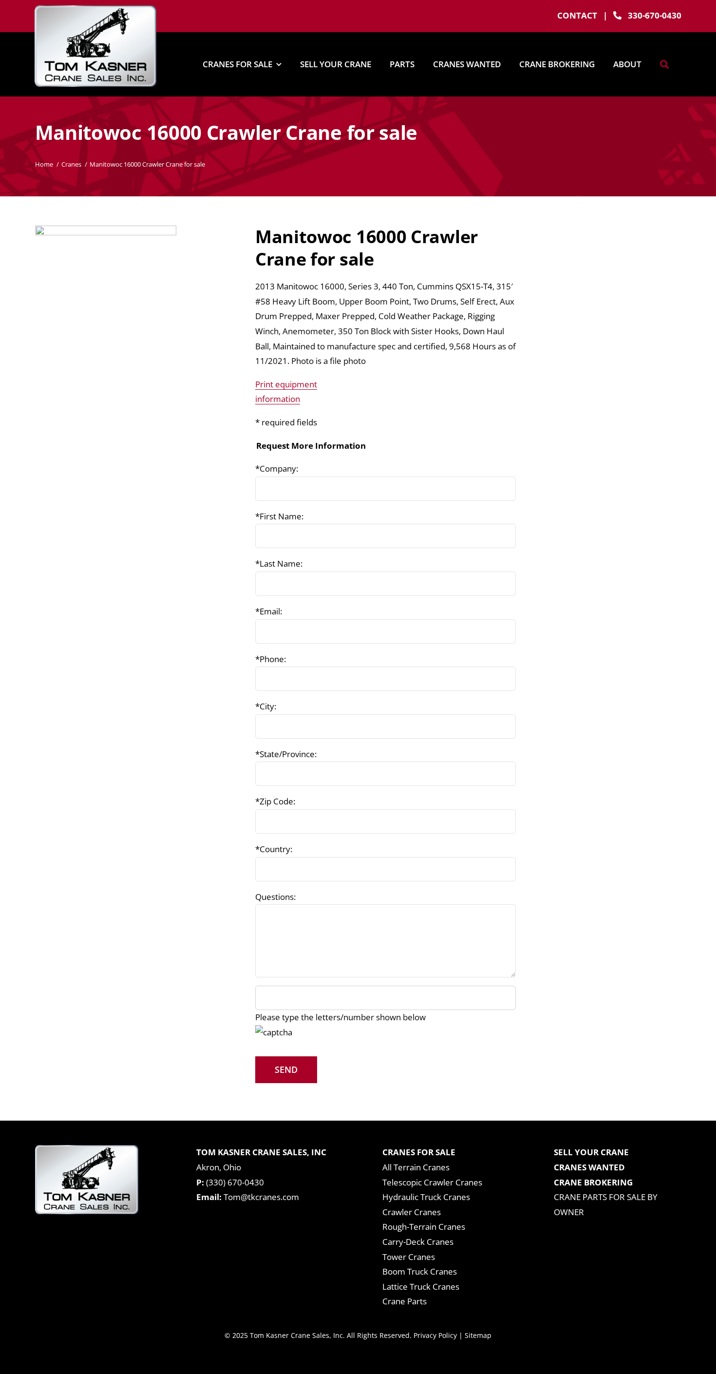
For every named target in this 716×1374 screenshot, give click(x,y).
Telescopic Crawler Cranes (432, 1182)
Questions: (275, 896)
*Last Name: (278, 563)
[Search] (664, 64)
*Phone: (270, 659)
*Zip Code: (275, 801)
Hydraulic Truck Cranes (426, 1196)
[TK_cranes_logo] (95, 9)
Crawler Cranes (411, 1212)
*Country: (273, 849)
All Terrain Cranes (416, 1167)
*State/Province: (286, 754)
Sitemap (478, 1335)
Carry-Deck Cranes (417, 1241)
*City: (265, 706)
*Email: (268, 611)
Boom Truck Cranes (419, 1271)
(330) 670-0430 (235, 1182)
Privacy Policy (435, 1335)
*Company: (276, 468)
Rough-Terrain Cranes (423, 1226)
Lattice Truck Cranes (420, 1286)
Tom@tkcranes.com (261, 1196)
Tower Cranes (408, 1256)
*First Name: (279, 516)
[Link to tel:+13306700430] (617, 15)
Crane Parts (404, 1301)
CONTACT (577, 15)
